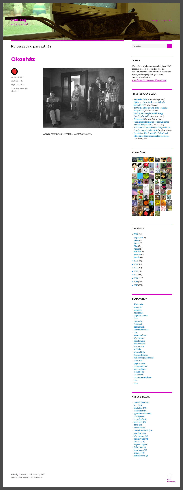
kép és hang (139, 338)
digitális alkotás (17, 84)
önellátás (138, 361)
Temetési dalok (141, 99)
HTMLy (23, 477)
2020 (136, 278)
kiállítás (137, 349)
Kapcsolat (166, 20)
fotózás (14, 88)
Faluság (18, 20)
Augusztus (138, 238)
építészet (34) (140, 447)
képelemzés (139, 341)
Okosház (23, 59)
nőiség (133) (139, 416)
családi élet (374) (141, 402)
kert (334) (138, 405)
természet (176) (140, 411)
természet (138, 375)
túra (135, 380)
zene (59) (138, 425)
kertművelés (139, 344)
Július (136, 240)
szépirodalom (140, 369)
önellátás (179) (140, 408)
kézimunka (139, 346)
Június (136, 243)
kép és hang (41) (141, 436)
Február (137, 254)
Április (137, 249)
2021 (136, 275)
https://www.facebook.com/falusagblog (149, 80)
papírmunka (139, 363)
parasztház (23, 88)
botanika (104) (140, 419)
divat (136, 318)
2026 (136, 234)
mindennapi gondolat (143, 358)
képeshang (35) (140, 444)
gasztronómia (140, 335)
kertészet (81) (140, 422)
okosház (14, 91)
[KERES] (169, 46)
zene (136, 383)
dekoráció (138, 313)
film (135, 332)
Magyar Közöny (141, 355)
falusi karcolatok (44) (143, 430)
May (136, 246)
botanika (138, 310)
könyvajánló (139, 352)
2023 (136, 268)
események (139, 327)
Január (137, 257)
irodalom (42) (140, 433)
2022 (136, 271)
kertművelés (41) (141, 439)
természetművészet (143, 377)
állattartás (138, 304)
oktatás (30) (139, 453)
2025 (136, 261)
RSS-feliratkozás (169, 476)
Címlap (154, 20)
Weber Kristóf (17, 77)
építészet (138, 324)
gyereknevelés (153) (142, 414)
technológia (139, 372)
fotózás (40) (139, 442)
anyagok (138, 307)
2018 (136, 285)
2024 (136, 264)
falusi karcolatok (141, 330)
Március (137, 252)
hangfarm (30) (140, 450)
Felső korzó (139, 119)
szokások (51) (139, 428)
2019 (136, 282)
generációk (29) (141, 456)
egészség (138, 321)
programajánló (140, 366)
